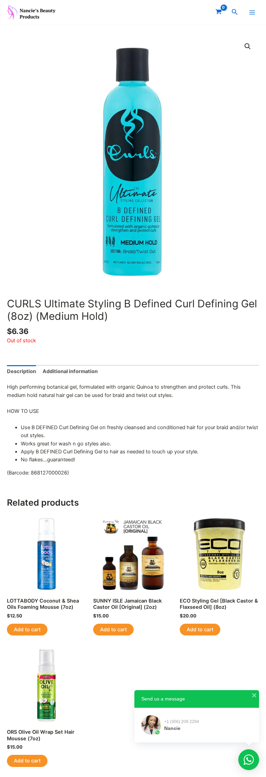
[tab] (21, 371)
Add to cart (27, 629)
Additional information (70, 371)
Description (21, 371)
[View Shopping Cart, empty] (218, 12)
